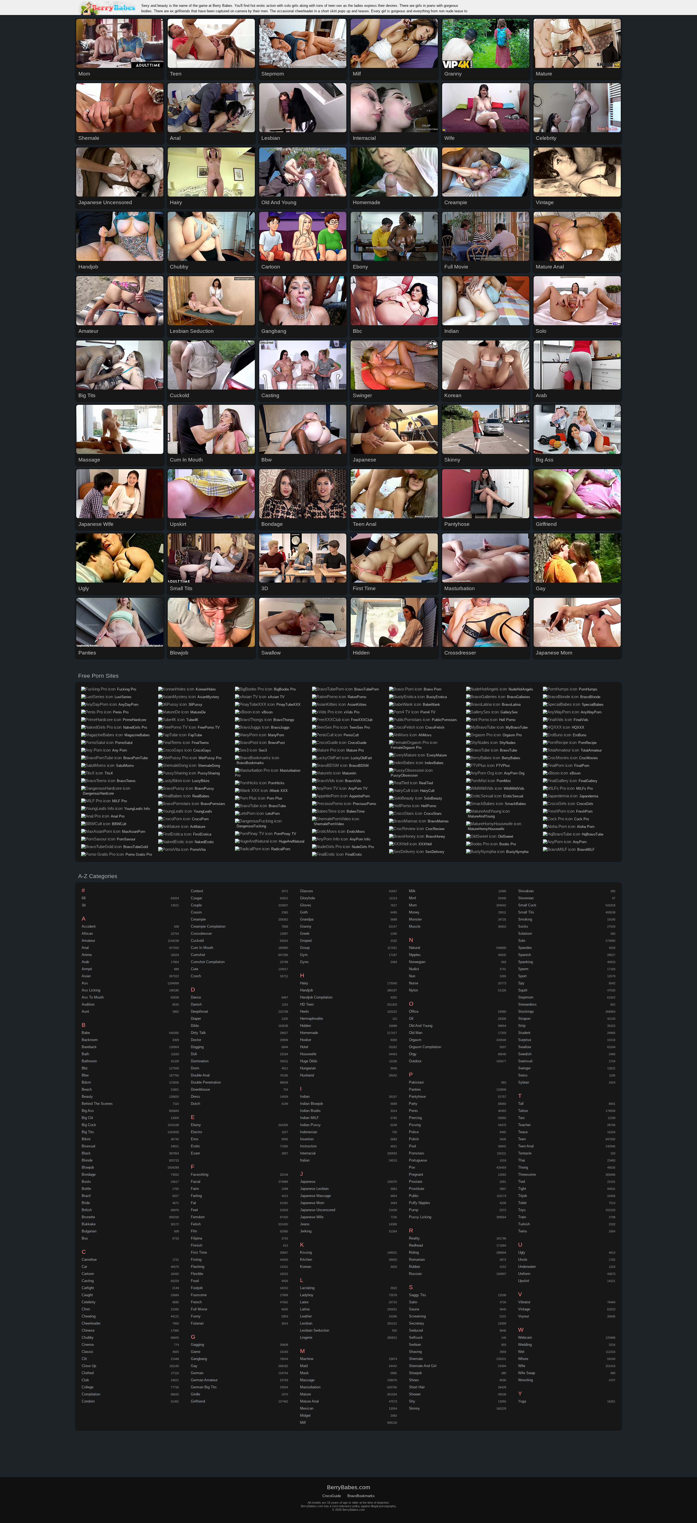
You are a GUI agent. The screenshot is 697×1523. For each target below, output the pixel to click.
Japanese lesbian (314, 1189)
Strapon (524, 1019)
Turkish (524, 1224)
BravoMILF (586, 850)
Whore (523, 1359)
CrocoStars (433, 814)
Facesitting (199, 1174)
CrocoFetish (434, 727)
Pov (412, 1167)
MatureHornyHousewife (486, 829)
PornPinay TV (285, 834)
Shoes (414, 1380)
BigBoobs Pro (285, 689)
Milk (412, 891)
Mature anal (309, 1401)
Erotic (195, 1146)
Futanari (197, 1323)
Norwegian (417, 962)
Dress (195, 1096)
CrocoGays (202, 750)
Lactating (307, 1288)
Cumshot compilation (208, 962)
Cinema (88, 1345)
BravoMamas (438, 821)
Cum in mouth (202, 948)
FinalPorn (581, 766)
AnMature (197, 827)
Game (195, 1352)
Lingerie (306, 1337)
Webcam (525, 1337)
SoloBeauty (433, 798)
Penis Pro (121, 712)
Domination (200, 1061)
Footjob (197, 1288)
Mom (413, 905)
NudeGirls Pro (363, 847)
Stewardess (527, 1004)
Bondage (89, 1174)
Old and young (420, 1026)
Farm (195, 1189)
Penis (413, 1111)
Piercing (415, 1118)
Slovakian (526, 891)
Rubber (414, 1267)
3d (83, 905)
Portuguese (418, 1160)
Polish (414, 1139)
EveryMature (437, 755)
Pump (413, 1210)
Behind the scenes (97, 1104)
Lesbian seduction (314, 1330)
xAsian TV (276, 697)
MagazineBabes (137, 735)
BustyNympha (517, 852)
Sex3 (263, 750)
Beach (87, 1089)
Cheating (89, 1316)
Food (195, 1281)
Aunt (85, 1011)
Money (414, 912)
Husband (307, 1075)
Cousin (196, 912)
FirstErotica (202, 834)
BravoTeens (126, 781)
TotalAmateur (591, 750)
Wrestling (525, 1380)
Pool (412, 1146)
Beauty (87, 1096)
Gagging (197, 1345)
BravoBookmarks (250, 763)
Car (84, 1267)
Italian (305, 1160)
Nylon (413, 990)
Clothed (88, 1373)
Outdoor (415, 1061)
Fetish (196, 1224)
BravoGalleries (518, 697)
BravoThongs (283, 720)
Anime (87, 955)
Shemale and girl (422, 1366)
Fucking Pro (126, 689)
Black (86, 1153)
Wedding (525, 1345)
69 (83, 898)
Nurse (413, 983)
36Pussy (195, 704)
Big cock (89, 1125)
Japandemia (588, 796)
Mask (304, 1373)
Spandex (525, 948)
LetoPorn (272, 814)
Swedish (524, 1054)
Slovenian (526, 898)
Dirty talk (198, 1033)
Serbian (415, 1345)
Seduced (416, 1330)
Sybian (523, 1082)
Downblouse (200, 1089)
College (87, 1387)
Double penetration (206, 1082)
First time (199, 1252)
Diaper (196, 1019)
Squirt (522, 990)
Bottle (86, 1189)
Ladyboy (306, 1295)
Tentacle (524, 1153)
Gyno (304, 962)
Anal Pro (117, 816)
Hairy (304, 983)
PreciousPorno (364, 804)
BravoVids (353, 781)
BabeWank (431, 704)
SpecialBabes (593, 704)
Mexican (306, 1408)
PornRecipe (587, 743)
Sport (522, 976)
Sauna (414, 1309)
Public (414, 1196)
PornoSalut (124, 743)
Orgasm (415, 1040)
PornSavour (126, 839)
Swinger (524, 1068)
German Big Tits (204, 1387)
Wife (521, 1366)
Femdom (198, 1217)
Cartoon (88, 1274)
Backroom (90, 1040)
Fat (193, 1203)
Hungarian (308, 1068)
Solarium (525, 933)
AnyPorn (579, 842)
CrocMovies (588, 758)
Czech (196, 976)
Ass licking (91, 990)
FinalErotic (353, 854)
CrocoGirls (585, 804)
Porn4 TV (427, 712)
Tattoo (523, 1111)
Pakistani (416, 1082)
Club (85, 1380)
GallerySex (509, 712)
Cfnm (86, 1309)
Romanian (417, 1259)
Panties (415, 1089)
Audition (88, 1004)
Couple (196, 905)
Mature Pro (355, 750)
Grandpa (306, 919)
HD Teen (307, 1004)
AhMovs (425, 735)
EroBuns (579, 735)
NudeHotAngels (521, 689)
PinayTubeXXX (288, 704)
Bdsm (86, 1082)
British (87, 1210)
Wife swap (526, 1373)
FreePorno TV (209, 727)
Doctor (196, 1040)
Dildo (195, 1026)
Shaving (415, 1352)
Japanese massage (315, 1196)
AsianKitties (356, 704)
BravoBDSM (359, 766)
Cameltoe (89, 1259)
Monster (415, 919)
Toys (522, 1210)
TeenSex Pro (359, 727)
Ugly (521, 1252)
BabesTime (356, 811)
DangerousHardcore (98, 793)
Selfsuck (416, 1337)
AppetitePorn (359, 796)
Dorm (195, 1068)
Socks (523, 926)
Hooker (305, 1040)
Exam (195, 1153)
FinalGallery (588, 781)
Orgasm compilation (425, 1047)
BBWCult (119, 824)
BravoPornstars (213, 804)
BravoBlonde (590, 697)
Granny (305, 926)
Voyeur (523, 1316)
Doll (194, 1054)
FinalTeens (200, 743)
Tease (523, 1132)
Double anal (200, 1075)
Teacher (524, 1125)
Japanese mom (312, 1203)
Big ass (88, 1111)
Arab (85, 962)
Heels (304, 1011)
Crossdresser (201, 933)
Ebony (196, 1125)
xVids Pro (351, 712)
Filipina (196, 1238)
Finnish (196, 1245)
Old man (415, 1033)
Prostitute (416, 1189)
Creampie (198, 919)
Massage (307, 1380)
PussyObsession (404, 775)
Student (524, 1033)
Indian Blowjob (311, 1104)
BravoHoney (435, 836)
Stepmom (525, 997)
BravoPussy (204, 788)
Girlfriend (198, 1401)
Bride (86, 1203)
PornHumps (588, 689)
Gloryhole (307, 898)
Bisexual (88, 1146)
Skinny (414, 1408)
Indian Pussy (310, 1125)
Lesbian (306, 1323)
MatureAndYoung (481, 816)
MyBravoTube (517, 727)
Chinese (88, 1330)
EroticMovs (356, 832)
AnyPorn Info (360, 839)
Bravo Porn (432, 689)
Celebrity (89, 1302)
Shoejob (415, 1373)
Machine (306, 1359)
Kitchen (306, 1259)
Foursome (199, 1295)
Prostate (415, 1182)
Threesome (527, 1174)
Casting (88, 1281)
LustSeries (123, 697)
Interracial (308, 1153)
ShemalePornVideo (329, 824)
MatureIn (349, 773)
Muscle (414, 926)
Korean (305, 1267)
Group (305, 948)
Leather (306, 1316)
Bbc (85, 1068)
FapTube (195, 735)
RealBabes (200, 796)
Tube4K (192, 720)
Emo (194, 1139)
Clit (84, 1359)
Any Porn (119, 750)
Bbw (85, 1075)
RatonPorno (357, 697)
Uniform (524, 1274)
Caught (87, 1295)
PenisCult (351, 735)
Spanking (525, 962)
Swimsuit (525, 1061)
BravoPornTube (135, 758)
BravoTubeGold (135, 847)
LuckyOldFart (361, 758)
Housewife (308, 1054)
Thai (521, 1160)
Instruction (308, 1146)
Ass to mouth (93, 997)
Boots (86, 1182)
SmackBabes (515, 804)
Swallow (524, 1047)
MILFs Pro (584, 788)
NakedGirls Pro (135, 727)
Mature (305, 1394)
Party (413, 1104)
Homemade (309, 1033)
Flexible (197, 1274)
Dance (196, 997)
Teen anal (526, 1146)
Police (414, 1132)
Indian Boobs (310, 1111)
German (197, 1373)
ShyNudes (507, 743)
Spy (521, 983)
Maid (304, 1366)
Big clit (87, 1118)
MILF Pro (119, 801)
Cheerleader (91, 1323)
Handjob (306, 990)
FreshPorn (584, 811)
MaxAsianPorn (133, 832)
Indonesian (308, 1132)
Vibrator (524, 1302)
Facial (195, 1182)
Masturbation (310, 1387)
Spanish (524, 955)
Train (522, 1217)
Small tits (526, 912)
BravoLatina (511, 704)
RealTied (426, 783)
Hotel (304, 1047)
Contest (197, 891)
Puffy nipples (419, 1203)
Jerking (305, 1231)
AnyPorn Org (514, 773)
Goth (304, 912)
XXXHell (425, 844)
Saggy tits (417, 1295)
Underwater (527, 1267)
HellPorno (428, 806)
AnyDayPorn (128, 704)
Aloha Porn (585, 827)
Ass (85, 983)
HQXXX (578, 727)
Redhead (416, 1245)
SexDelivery (434, 852)
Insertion (307, 1139)
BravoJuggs (280, 727)
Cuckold (197, 941)
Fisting (196, 1259)
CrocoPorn (200, 819)
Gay (194, 1366)
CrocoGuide (357, 743)
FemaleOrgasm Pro (406, 748)
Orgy (413, 1054)
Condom (88, 1401)
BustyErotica (436, 697)
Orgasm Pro (512, 735)
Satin (413, 1302)
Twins (522, 1231)
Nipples (415, 955)
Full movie (199, 1309)
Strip (521, 1026)
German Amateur (204, 1380)
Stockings (526, 1011)
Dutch (195, 1104)
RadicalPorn (280, 849)
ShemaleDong (209, 766)
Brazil (86, 1196)
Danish (196, 1004)
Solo (521, 941)
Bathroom (89, 1061)
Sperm (523, 969)
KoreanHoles (206, 689)
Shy (412, 1401)
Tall (521, 1104)
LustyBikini (200, 781)
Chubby (88, 1337)
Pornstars (416, 1153)
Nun (412, 976)
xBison (267, 712)
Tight (522, 1189)
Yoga (522, 1401)
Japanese (307, 1182)
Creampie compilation (208, 926)
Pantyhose (417, 1096)
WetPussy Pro (209, 758)
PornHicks (276, 783)
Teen (522, 1139)
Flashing (197, 1267)
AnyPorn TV (358, 788)
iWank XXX (279, 791)
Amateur (88, 941)
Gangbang (199, 1359)
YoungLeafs (203, 811)
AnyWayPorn (591, 712)
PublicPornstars (444, 720)
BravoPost (276, 743)
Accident (89, 926)
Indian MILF (309, 1118)
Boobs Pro (507, 844)
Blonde (87, 1160)
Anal (85, 948)
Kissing (306, 1252)
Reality (414, 1238)
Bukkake (89, 1224)
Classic (87, 1352)
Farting (196, 1196)
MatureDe (198, 712)
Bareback (89, 1047)
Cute (194, 969)
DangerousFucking (251, 826)
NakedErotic (204, 842)
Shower (415, 1394)
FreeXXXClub (361, 720)
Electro (196, 1132)
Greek (305, 933)
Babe (86, 1033)
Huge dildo (308, 1061)
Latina (305, 1309)
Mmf (412, 898)
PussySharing (209, 773)
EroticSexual (513, 796)
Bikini (86, 1139)
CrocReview (435, 829)
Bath (85, 1054)
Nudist (414, 969)
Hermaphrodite (311, 1019)
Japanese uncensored (317, 1210)
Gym (304, 955)
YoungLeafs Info (137, 809)
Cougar (196, 898)
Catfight (88, 1288)
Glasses (306, 891)
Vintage (524, 1309)
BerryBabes (511, 758)
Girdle (195, 1394)
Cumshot (198, 955)
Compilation (91, 1394)
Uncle (522, 1259)
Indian (305, 1096)
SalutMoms (125, 766)
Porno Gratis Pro (139, 854)
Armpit (87, 969)
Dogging (197, 1047)
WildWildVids (514, 788)
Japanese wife (311, 1217)
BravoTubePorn (366, 689)
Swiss (523, 1075)
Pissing (415, 1125)
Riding (414, 1252)
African (87, 933)
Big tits (88, 1132)
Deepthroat (199, 1011)
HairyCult (427, 791)
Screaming (417, 1316)
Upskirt (523, 1281)
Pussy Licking (420, 1217)
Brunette (88, 1217)
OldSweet (505, 836)
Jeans (305, 1224)
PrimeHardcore (134, 720)
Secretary (416, 1323)
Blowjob (88, 1167)
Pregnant (416, 1174)
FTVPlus (503, 766)
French (196, 1302)
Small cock (527, 905)
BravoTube (277, 806)
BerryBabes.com (107, 8)
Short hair (417, 1387)
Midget (305, 1415)
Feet (194, 1210)
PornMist (504, 781)
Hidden (305, 1026)
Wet (521, 1352)
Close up (89, 1366)
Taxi (521, 1118)
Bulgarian (89, 1231)
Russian (415, 1274)
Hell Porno (507, 720)
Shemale (416, 1359)
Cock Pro (581, 819)
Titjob (522, 1196)
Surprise (524, 1040)
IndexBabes (434, 763)
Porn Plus (274, 798)
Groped (305, 941)
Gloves (305, 905)
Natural (414, 948)
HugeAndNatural (291, 841)
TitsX (109, 773)
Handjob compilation (316, 997)
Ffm (194, 1231)
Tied (521, 1182)
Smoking (525, 919)
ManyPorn (276, 735)
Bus (85, 1238)
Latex (304, 1302)
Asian (86, 976)
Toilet (522, 1203)
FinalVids (581, 720)
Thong (523, 1167)
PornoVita (198, 850)
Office (413, 1011)
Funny (196, 1316)
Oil (411, 1019)
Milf (303, 1423)
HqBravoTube (592, 834)
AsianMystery (208, 697)
